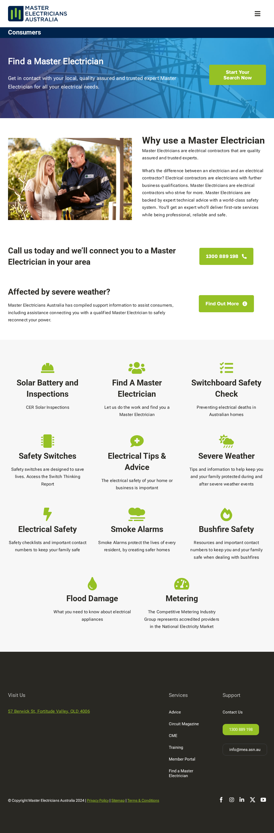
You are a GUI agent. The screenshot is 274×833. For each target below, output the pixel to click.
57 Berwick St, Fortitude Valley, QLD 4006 (49, 711)
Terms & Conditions (143, 800)
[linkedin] (241, 800)
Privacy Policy (98, 800)
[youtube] (263, 800)
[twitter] (252, 800)
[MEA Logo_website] (37, 13)
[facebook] (221, 800)
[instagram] (231, 800)
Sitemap (118, 800)
